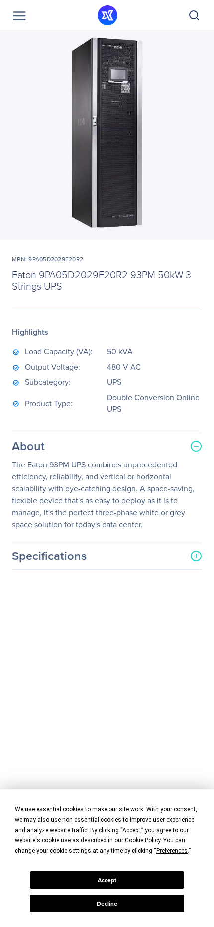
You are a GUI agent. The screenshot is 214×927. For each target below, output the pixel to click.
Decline (107, 903)
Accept (107, 880)
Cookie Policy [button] (142, 840)
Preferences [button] (172, 850)
